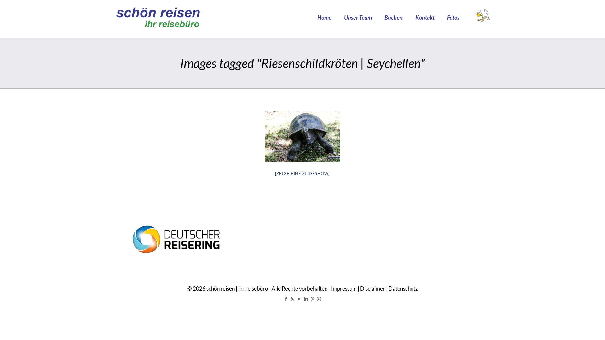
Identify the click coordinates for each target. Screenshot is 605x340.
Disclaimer (372, 288)
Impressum (344, 288)
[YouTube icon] (299, 299)
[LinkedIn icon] (305, 299)
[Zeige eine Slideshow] (302, 173)
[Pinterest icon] (312, 299)
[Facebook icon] (286, 299)
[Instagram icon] (319, 299)
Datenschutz (403, 288)
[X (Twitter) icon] (292, 299)
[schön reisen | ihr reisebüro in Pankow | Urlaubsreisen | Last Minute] (158, 17)
